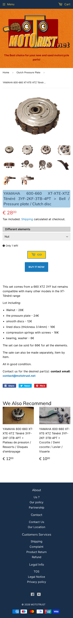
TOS (36, 571)
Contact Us (36, 522)
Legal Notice (36, 576)
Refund (36, 557)
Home (6, 72)
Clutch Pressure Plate (28, 72)
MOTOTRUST (38, 604)
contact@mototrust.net (19, 375)
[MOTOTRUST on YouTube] (39, 594)
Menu (10, 4)
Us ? (37, 497)
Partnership (36, 507)
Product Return (36, 552)
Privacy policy (36, 582)
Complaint (36, 546)
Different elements (17, 229)
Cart (66, 4)
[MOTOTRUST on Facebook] (32, 594)
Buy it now (36, 266)
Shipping (27, 219)
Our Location (36, 527)
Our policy (36, 502)
